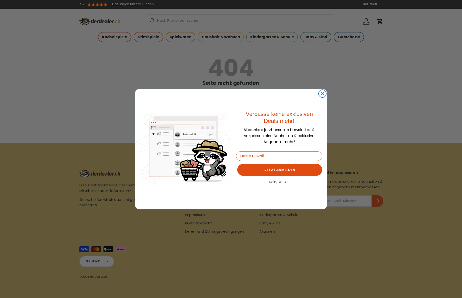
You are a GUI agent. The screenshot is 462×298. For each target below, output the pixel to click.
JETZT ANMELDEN (279, 169)
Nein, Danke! (279, 181)
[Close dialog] (322, 93)
